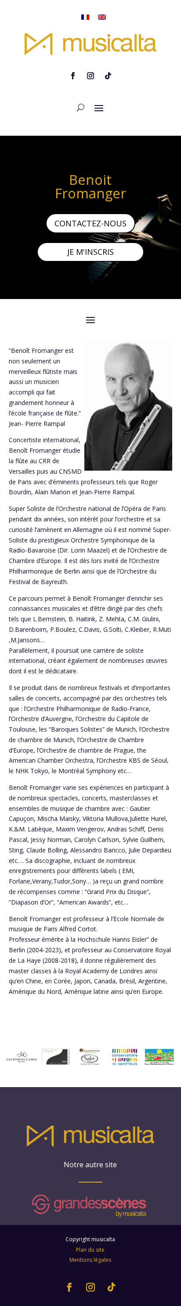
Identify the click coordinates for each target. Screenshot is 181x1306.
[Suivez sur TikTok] (108, 76)
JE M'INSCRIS (90, 251)
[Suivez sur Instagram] (90, 76)
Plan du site (90, 1249)
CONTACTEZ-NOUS (90, 223)
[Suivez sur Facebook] (73, 76)
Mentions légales (90, 1260)
